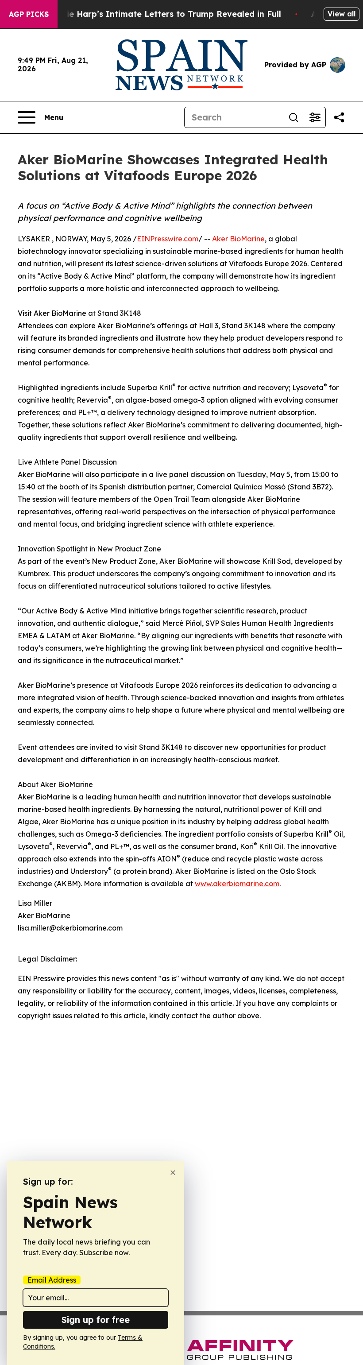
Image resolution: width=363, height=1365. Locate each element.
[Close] (173, 1172)
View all (341, 13)
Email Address (51, 1280)
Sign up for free (96, 1319)
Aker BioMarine (238, 238)
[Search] (293, 117)
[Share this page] (339, 117)
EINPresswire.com (167, 238)
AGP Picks (29, 14)
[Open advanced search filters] (314, 117)
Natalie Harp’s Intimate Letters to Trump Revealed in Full (162, 14)
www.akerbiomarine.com (237, 883)
